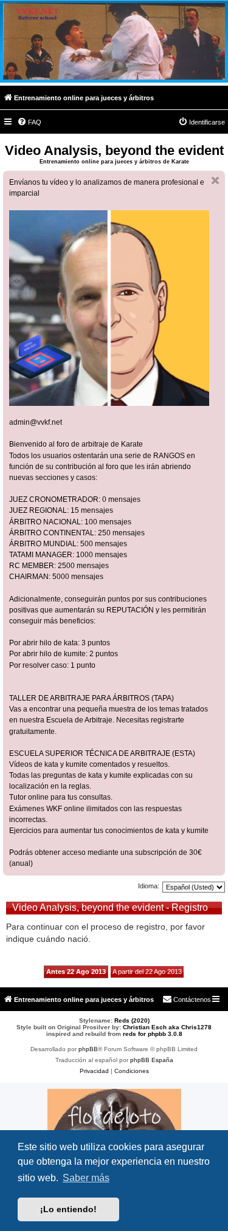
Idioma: (148, 886)
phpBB (88, 1049)
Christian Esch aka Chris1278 (167, 1027)
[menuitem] (29, 122)
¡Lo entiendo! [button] (68, 1209)
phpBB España (151, 1060)
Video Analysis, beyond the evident (114, 150)
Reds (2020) (132, 1020)
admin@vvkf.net (35, 422)
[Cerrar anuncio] (215, 180)
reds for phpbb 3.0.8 (152, 1033)
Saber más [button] (86, 1178)
